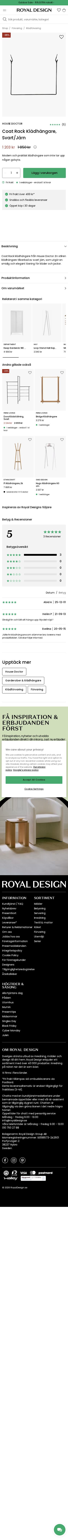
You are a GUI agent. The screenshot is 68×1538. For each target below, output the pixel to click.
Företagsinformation (15, 941)
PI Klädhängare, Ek (13, 483)
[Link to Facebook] (5, 1160)
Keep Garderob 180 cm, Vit (17, 348)
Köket (37, 927)
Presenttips (9, 1012)
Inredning (40, 918)
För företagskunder (14, 960)
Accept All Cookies (34, 779)
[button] (59, 10)
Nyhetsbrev (9, 908)
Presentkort (9, 913)
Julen (5, 1035)
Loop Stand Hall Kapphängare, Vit (47, 348)
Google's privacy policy (26, 770)
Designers (8, 964)
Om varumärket (12, 288)
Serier (37, 941)
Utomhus (8, 1002)
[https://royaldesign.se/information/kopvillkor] (33, 1178)
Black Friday (9, 1026)
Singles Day (9, 1021)
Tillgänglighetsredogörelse (18, 969)
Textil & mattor (43, 922)
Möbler (38, 904)
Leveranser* (9, 922)
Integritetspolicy (12, 950)
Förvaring (40, 932)
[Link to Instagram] (14, 1160)
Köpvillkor (7, 918)
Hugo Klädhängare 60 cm (47, 484)
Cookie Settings (34, 789)
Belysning (40, 908)
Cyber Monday (11, 1030)
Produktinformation (15, 278)
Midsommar (9, 1016)
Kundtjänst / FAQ (12, 904)
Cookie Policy (10, 955)
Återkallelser (9, 974)
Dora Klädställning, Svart (14, 418)
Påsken (6, 997)
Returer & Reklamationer (17, 927)
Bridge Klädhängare (46, 416)
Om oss (7, 932)
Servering (40, 913)
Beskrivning (9, 246)
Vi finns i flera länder (14, 1073)
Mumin (6, 1007)
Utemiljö (39, 936)
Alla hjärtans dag (12, 993)
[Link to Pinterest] (22, 1160)
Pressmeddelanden (14, 946)
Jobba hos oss (11, 936)
